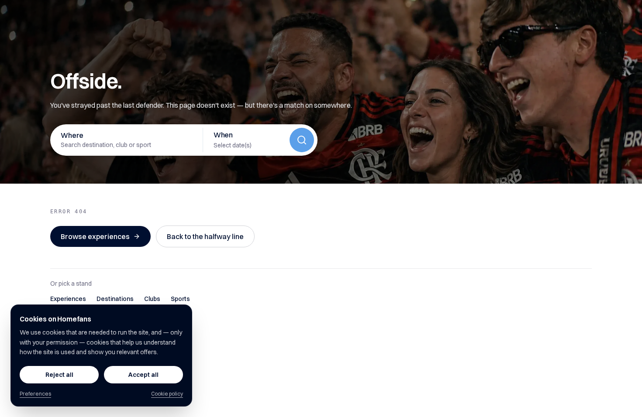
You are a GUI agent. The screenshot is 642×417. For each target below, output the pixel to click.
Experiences (68, 299)
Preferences (35, 393)
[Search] (302, 140)
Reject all (59, 375)
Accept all (143, 375)
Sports (180, 299)
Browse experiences (95, 236)
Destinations (115, 299)
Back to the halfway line (205, 236)
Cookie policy (167, 393)
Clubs (152, 299)
